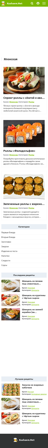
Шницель (35, 290)
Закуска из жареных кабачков (33, 386)
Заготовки (6, 241)
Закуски (5, 246)
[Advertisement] (24, 33)
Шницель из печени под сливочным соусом (32, 284)
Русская (30, 391)
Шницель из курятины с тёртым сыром (33, 296)
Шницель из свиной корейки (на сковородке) (32, 312)
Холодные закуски (39, 394)
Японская (13, 102)
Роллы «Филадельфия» (19, 150)
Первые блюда (8, 232)
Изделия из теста (9, 251)
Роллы (31, 102)
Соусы (4, 265)
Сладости (5, 260)
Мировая (31, 288)
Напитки (5, 255)
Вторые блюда (8, 237)
